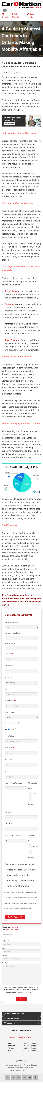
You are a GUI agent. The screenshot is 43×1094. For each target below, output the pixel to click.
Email (7, 689)
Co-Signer (10, 304)
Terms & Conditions (15, 1068)
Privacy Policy (29, 1068)
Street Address (10, 736)
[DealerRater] (18, 1077)
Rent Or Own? (10, 712)
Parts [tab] (31, 1037)
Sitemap (34, 1065)
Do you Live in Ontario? (12, 726)
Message (5, 963)
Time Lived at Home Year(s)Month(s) (32, 793)
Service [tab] (21, 1037)
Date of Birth (9, 677)
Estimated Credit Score (13, 633)
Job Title (8, 824)
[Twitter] (13, 1077)
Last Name (9, 665)
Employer (8, 812)
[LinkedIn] (35, 1077)
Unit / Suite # (9, 759)
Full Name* (5, 941)
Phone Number (10, 701)
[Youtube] (29, 1077)
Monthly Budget (10, 643)
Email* (4, 948)
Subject (4, 955)
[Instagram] (24, 1077)
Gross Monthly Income (13, 835)
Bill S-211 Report (16, 1070)
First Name (9, 654)
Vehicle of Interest (11, 622)
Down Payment (12, 340)
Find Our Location (13, 1018)
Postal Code (9, 748)
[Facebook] (7, 1077)
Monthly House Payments (14, 783)
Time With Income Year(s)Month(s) (32, 846)
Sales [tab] (12, 1037)
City (7, 771)
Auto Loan (14, 927)
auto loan (9, 929)
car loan (16, 929)
